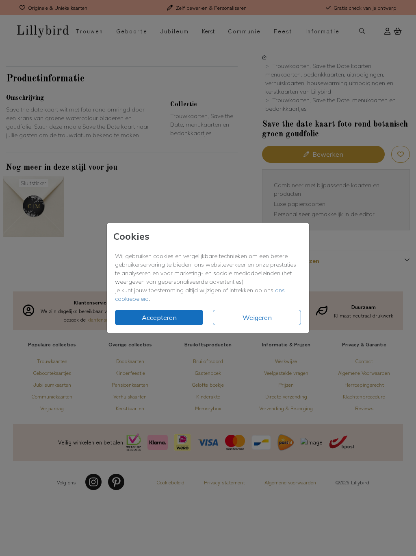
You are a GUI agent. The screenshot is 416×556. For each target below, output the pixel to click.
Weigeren (257, 317)
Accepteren (159, 317)
